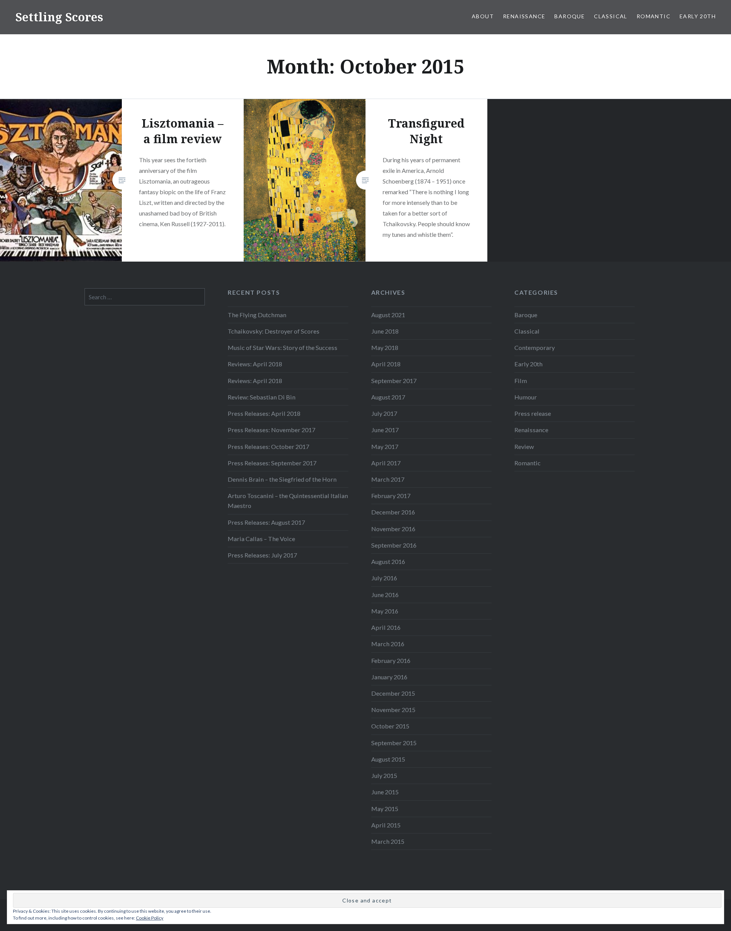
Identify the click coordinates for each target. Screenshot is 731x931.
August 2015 (388, 759)
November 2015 (393, 709)
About (483, 16)
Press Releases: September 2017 (272, 462)
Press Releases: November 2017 (271, 429)
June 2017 (385, 429)
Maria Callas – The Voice (261, 538)
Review (524, 446)
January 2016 (389, 676)
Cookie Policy (149, 918)
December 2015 (393, 693)
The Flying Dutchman (257, 314)
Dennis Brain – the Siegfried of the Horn (282, 479)
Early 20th (698, 16)
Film (520, 380)
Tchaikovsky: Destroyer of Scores (273, 331)
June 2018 (385, 331)
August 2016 (388, 561)
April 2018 (386, 363)
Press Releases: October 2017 (268, 446)
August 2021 (388, 314)
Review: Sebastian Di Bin (261, 397)
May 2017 (384, 446)
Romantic (653, 16)
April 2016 (386, 627)
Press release (532, 413)
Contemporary (534, 347)
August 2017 (388, 397)
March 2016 (387, 643)
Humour (525, 397)
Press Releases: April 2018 (264, 413)
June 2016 (385, 594)
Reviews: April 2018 (255, 363)
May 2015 (384, 808)
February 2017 (390, 495)
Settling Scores (59, 17)
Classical (610, 16)
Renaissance (524, 16)
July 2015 (384, 775)
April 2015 (386, 825)
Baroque (569, 16)
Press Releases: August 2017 (266, 522)
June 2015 (385, 791)
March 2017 (387, 479)
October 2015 (390, 726)
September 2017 (394, 380)
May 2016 (384, 611)
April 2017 (386, 462)
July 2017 (384, 413)
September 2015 (394, 742)
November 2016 (393, 528)
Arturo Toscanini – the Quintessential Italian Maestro (288, 500)
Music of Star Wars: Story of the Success (282, 347)
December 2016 (393, 512)
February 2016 (390, 660)
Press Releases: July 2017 (262, 555)
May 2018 (384, 347)
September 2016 (394, 545)
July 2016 (384, 577)
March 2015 (387, 841)
